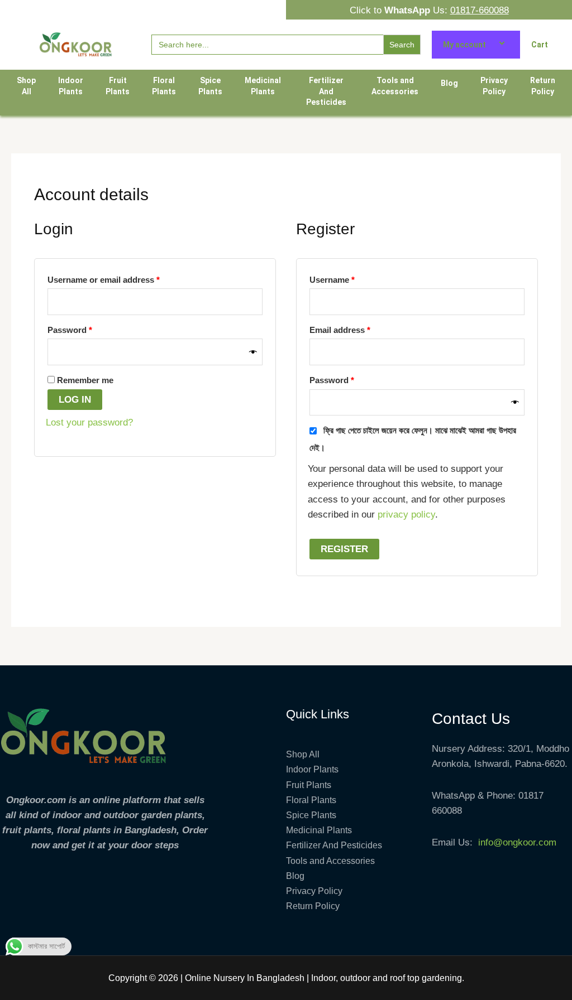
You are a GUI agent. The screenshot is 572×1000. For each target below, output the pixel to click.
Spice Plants (210, 86)
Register (344, 549)
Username (349, 278)
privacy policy (406, 514)
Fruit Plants (118, 86)
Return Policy (542, 86)
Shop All (26, 86)
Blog (449, 83)
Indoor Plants (70, 86)
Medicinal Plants (263, 86)
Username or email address (121, 278)
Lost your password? (89, 422)
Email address (357, 328)
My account (464, 44)
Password (87, 328)
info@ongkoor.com (517, 842)
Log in (75, 399)
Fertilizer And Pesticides (326, 91)
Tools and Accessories (394, 86)
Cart (539, 44)
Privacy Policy (494, 86)
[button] (490, 44)
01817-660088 (479, 10)
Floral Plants (164, 86)
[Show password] (253, 352)
